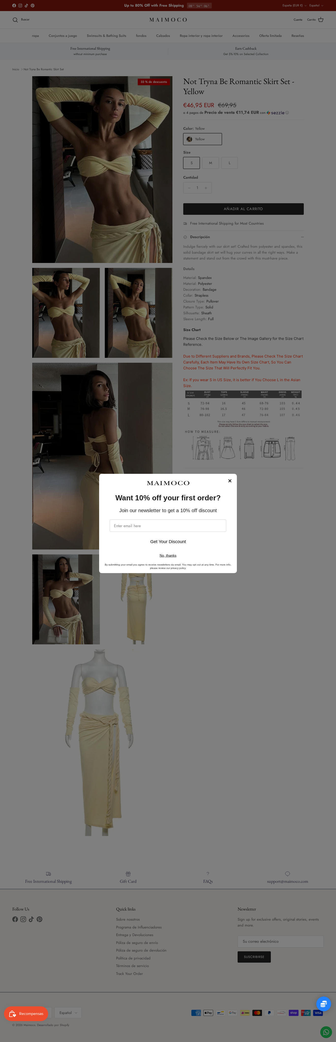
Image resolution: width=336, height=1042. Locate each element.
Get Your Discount (168, 541)
